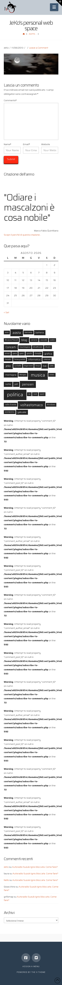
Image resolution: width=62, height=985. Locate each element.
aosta (17, 332)
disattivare (37, 347)
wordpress (9, 412)
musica (38, 375)
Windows (51, 404)
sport (42, 394)
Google (38, 353)
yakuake (22, 412)
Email (26, 144)
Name (7, 144)
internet (47, 359)
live (44, 366)
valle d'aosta (10, 404)
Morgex (23, 374)
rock (35, 394)
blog (24, 340)
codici (52, 340)
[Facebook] (25, 957)
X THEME (40, 972)
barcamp (28, 332)
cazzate (43, 340)
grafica (48, 353)
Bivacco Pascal (11, 340)
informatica (34, 359)
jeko (8, 366)
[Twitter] (36, 957)
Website (45, 144)
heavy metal (19, 359)
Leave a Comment (38, 48)
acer (7, 332)
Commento (10, 100)
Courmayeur (25, 347)
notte (8, 384)
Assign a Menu (31, 966)
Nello (6, 880)
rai (29, 394)
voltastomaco (31, 405)
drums (48, 347)
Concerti (11, 347)
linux (38, 365)
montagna (10, 375)
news (51, 374)
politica (15, 394)
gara (15, 353)
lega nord (28, 365)
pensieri (28, 384)
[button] (54, 7)
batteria (40, 332)
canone (34, 340)
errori (7, 353)
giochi (29, 353)
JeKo (6, 867)
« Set (6, 312)
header (8, 359)
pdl (16, 384)
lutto (52, 365)
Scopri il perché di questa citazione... (22, 235)
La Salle (17, 365)
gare (22, 353)
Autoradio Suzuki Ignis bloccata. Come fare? (35, 867)
